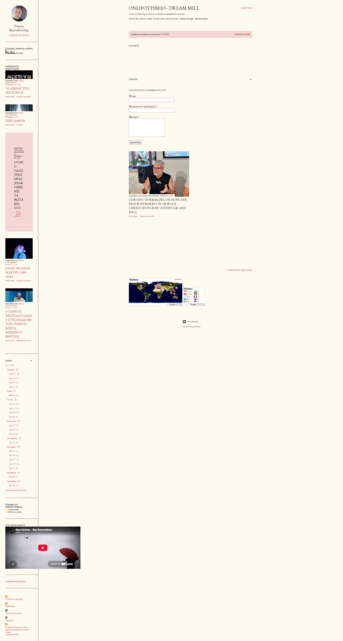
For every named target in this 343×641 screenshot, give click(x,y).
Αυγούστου (13, 421)
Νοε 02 (13, 477)
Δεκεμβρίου (13, 481)
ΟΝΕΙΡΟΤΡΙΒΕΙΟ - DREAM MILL (164, 8)
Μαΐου (11, 391)
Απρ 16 (13, 382)
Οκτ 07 (13, 460)
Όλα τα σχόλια (15, 512)
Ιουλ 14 (13, 408)
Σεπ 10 (13, 442)
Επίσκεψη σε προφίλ (19, 35)
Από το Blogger (193, 321)
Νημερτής (9, 620)
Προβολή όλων (242, 34)
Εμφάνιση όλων (12, 634)
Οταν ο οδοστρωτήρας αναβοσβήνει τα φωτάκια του (18, 185)
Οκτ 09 (13, 464)
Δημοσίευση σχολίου (147, 216)
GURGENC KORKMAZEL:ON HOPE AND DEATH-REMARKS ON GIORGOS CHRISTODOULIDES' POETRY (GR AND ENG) (158, 205)
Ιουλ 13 (13, 404)
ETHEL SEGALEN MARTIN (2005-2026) (17, 272)
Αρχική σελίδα (186, 19)
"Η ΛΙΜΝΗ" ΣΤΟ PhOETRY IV (17, 90)
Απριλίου (12, 369)
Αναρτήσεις (14, 509)
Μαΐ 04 (13, 395)
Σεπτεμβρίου (13, 438)
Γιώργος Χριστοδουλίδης (19, 28)
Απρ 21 (13, 387)
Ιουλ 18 (13, 412)
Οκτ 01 (13, 451)
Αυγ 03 (13, 429)
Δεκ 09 (13, 485)
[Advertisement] (159, 242)
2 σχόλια (19, 125)
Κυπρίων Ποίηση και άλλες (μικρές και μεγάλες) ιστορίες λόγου (17, 629)
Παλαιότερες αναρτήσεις (239, 270)
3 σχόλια (17, 216)
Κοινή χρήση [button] (133, 216)
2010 (9, 365)
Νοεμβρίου (13, 472)
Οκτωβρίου (13, 447)
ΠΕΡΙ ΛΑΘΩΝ (15, 121)
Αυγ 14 (13, 434)
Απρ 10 (13, 378)
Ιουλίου (11, 399)
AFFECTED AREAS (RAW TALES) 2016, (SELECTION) (153, 19)
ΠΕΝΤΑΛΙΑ (9, 606)
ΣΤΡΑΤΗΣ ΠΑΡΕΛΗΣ (14, 599)
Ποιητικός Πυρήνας (13, 613)
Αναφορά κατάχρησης (15, 581)
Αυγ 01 (13, 425)
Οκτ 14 (13, 468)
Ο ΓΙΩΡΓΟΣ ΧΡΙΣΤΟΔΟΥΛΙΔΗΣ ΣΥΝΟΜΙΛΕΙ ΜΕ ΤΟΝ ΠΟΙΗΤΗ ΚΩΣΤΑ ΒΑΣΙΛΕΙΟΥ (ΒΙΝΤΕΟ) (18, 323)
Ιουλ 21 (13, 417)
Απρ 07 (14, 374)
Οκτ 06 (13, 455)
